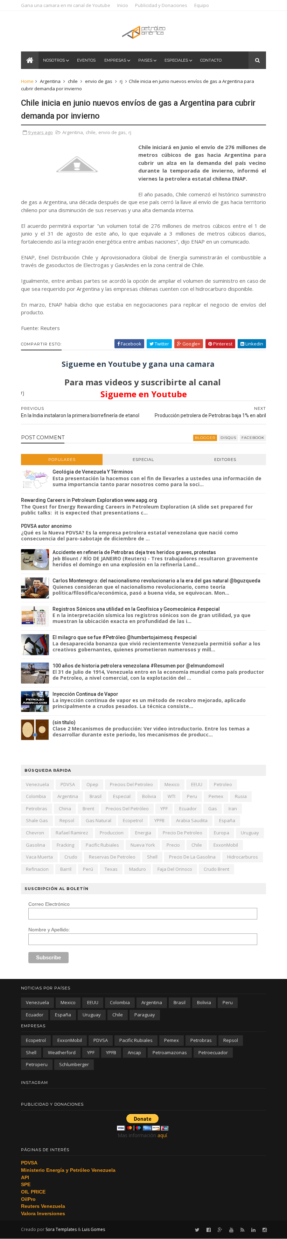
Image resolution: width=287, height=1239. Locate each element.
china (65, 808)
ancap (134, 1052)
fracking (65, 845)
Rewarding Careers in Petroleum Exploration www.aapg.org (89, 500)
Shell (152, 857)
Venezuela (37, 784)
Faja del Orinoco (175, 869)
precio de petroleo (182, 833)
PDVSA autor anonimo (46, 526)
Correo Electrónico (49, 904)
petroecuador (213, 1052)
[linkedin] (253, 1230)
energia (143, 833)
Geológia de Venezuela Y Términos (92, 472)
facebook (252, 437)
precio (173, 845)
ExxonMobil (226, 845)
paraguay (144, 1014)
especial (122, 796)
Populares (62, 459)
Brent (88, 808)
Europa (221, 833)
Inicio (122, 5)
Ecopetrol (133, 820)
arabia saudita (192, 820)
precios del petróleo (127, 808)
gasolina (35, 845)
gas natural (98, 820)
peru (192, 796)
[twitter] (197, 1230)
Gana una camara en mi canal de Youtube (65, 5)
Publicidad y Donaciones (161, 5)
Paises (145, 60)
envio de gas (98, 81)
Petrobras (36, 808)
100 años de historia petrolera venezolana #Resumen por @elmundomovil (138, 665)
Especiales (176, 60)
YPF (164, 808)
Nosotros (54, 60)
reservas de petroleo (112, 857)
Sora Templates (61, 1229)
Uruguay (250, 833)
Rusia (241, 796)
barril (65, 869)
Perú (88, 869)
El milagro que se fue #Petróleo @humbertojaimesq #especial (124, 637)
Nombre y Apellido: (49, 929)
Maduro (137, 869)
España (227, 820)
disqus (228, 437)
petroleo (223, 784)
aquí (162, 1135)
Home (27, 81)
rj (121, 81)
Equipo (201, 5)
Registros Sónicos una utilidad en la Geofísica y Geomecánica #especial (136, 609)
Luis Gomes (93, 1229)
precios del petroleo (131, 784)
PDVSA (68, 784)
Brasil (96, 796)
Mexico (172, 784)
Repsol (66, 820)
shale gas (37, 820)
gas (212, 808)
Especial (143, 459)
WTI (171, 796)
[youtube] (231, 1230)
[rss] (242, 1230)
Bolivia (149, 796)
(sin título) (64, 722)
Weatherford (62, 1052)
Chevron (35, 833)
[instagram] (264, 1230)
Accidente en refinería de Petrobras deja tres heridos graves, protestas (134, 552)
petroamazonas (170, 1052)
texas (111, 869)
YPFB (159, 820)
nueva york (143, 845)
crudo (70, 857)
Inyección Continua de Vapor (85, 694)
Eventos (86, 60)
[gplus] (220, 1230)
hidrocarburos (242, 857)
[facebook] (208, 1230)
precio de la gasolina (192, 857)
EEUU (196, 784)
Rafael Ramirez (72, 833)
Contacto (211, 60)
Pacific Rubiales (102, 845)
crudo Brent (216, 869)
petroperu (37, 1064)
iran (233, 808)
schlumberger (74, 1064)
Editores (225, 459)
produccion (112, 833)
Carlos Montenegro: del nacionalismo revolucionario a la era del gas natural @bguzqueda (156, 580)
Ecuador (188, 808)
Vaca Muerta (39, 857)
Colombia (36, 796)
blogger (205, 437)
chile (73, 81)
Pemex (216, 796)
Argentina (50, 81)
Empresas (115, 60)
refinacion (37, 869)
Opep (92, 784)
